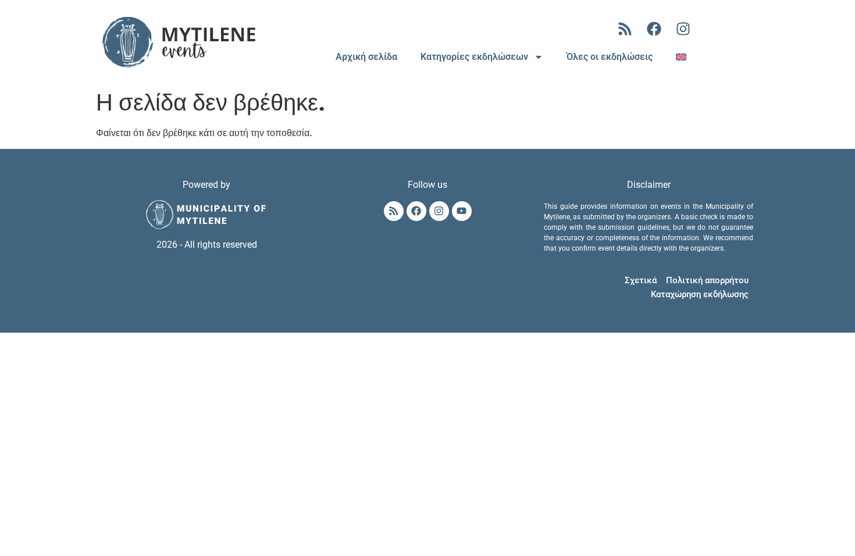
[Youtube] (462, 211)
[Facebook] (654, 29)
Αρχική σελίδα (366, 56)
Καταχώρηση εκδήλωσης (700, 294)
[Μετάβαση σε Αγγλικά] (681, 57)
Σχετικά (641, 280)
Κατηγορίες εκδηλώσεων (474, 56)
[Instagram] (683, 29)
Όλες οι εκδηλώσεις (610, 56)
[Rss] (625, 29)
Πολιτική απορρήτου (707, 280)
